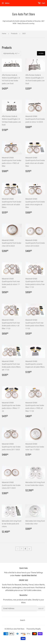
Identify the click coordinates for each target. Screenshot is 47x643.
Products (14, 33)
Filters (41, 53)
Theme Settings (37, 573)
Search (22, 620)
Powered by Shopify (34, 629)
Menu (7, 3)
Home (4, 33)
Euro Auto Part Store (23, 14)
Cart (43, 3)
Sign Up (40, 608)
